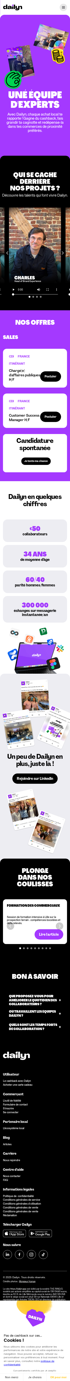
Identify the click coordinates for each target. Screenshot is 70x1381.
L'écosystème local (13, 1128)
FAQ (5, 1180)
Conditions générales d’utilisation (22, 1203)
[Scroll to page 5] (35, 948)
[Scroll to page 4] (41, 297)
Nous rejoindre (11, 1160)
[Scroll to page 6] (39, 948)
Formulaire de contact (15, 1104)
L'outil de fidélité (12, 1100)
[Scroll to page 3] (37, 297)
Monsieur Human (27, 1281)
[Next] (62, 253)
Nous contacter (12, 1176)
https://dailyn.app (18, 1289)
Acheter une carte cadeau (17, 1084)
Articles (7, 1144)
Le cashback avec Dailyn (17, 1080)
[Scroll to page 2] (33, 297)
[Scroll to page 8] (46, 948)
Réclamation (10, 1215)
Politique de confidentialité (18, 1196)
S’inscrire (8, 1108)
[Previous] (7, 253)
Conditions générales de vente (20, 1207)
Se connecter (10, 1112)
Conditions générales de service (21, 1199)
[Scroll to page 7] (42, 948)
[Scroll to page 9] (50, 948)
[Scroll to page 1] (29, 297)
